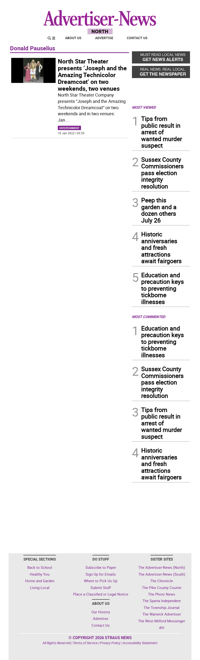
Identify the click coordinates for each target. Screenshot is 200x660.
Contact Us (137, 38)
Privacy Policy (110, 643)
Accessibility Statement (140, 643)
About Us (73, 38)
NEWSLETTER (150, 6)
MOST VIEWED (144, 107)
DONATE (178, 6)
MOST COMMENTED (148, 316)
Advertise (104, 38)
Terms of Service (85, 643)
